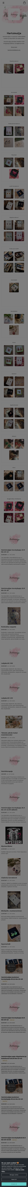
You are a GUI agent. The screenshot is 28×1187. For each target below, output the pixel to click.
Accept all (14, 1184)
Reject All (13, 1179)
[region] (14, 1172)
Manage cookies (14, 1174)
